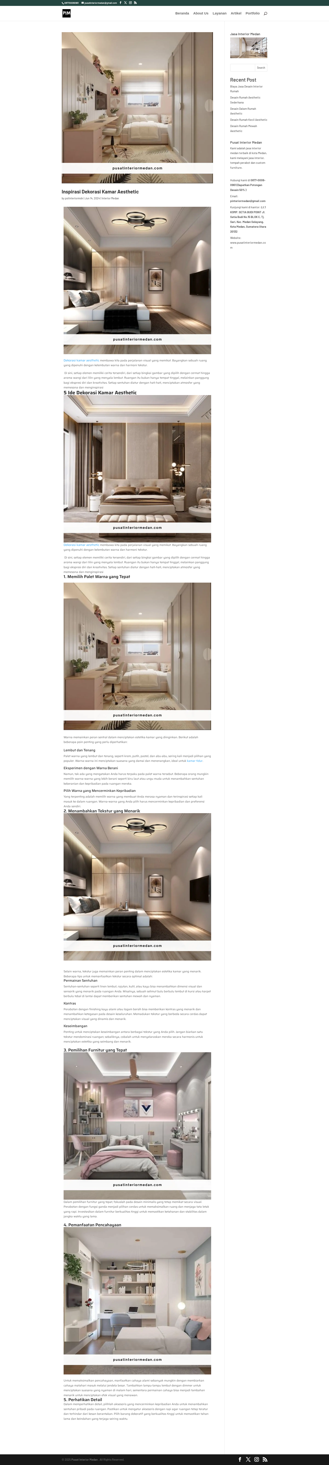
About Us (200, 13)
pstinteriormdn (74, 198)
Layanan (220, 13)
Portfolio (253, 13)
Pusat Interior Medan (84, 1459)
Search (261, 67)
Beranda (182, 13)
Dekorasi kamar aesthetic (81, 360)
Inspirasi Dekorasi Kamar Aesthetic (100, 191)
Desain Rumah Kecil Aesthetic (248, 119)
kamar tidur (194, 761)
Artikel (236, 13)
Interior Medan (110, 198)
